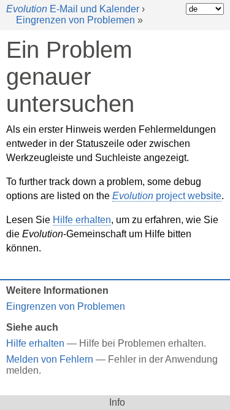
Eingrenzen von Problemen (75, 20)
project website (166, 196)
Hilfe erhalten (82, 220)
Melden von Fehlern (49, 359)
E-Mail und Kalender (72, 9)
